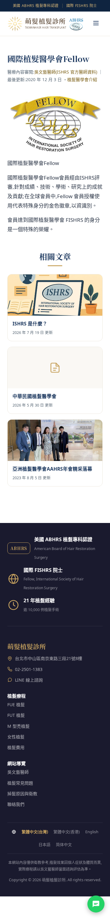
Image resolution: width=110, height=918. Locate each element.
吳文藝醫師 (18, 772)
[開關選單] (96, 23)
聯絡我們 (15, 804)
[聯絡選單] (96, 904)
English (91, 831)
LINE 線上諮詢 (29, 680)
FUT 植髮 (16, 715)
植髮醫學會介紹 (82, 79)
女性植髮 (15, 737)
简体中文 (64, 844)
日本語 (44, 844)
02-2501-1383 (28, 669)
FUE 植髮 (16, 704)
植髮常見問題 (20, 783)
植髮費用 (15, 747)
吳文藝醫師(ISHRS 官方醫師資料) (65, 72)
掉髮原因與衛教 (22, 793)
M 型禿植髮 (18, 726)
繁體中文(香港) (66, 831)
